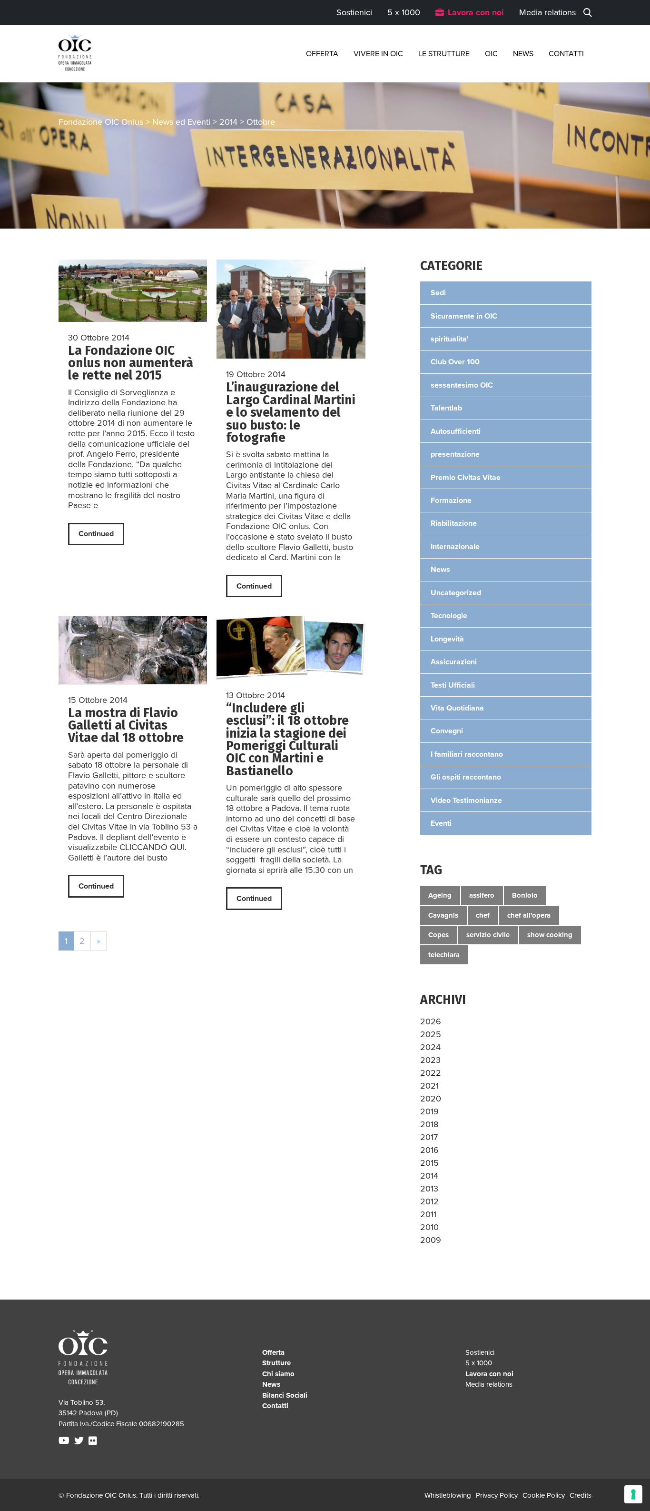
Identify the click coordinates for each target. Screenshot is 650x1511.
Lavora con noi (476, 12)
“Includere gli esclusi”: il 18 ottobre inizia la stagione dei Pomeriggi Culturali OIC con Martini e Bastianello (287, 739)
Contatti (566, 54)
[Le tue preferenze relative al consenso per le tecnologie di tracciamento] (633, 1494)
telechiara (444, 955)
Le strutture (444, 54)
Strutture (276, 1363)
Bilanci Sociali (284, 1395)
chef (483, 915)
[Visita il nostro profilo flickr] (94, 1441)
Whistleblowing (447, 1495)
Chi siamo (278, 1374)
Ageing (440, 895)
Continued (96, 534)
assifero (481, 895)
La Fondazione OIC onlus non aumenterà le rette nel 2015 (130, 363)
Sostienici (354, 12)
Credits (580, 1495)
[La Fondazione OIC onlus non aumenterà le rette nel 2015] (133, 291)
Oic (491, 54)
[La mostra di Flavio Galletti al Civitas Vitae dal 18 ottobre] (133, 650)
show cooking (549, 935)
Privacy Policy (497, 1495)
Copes (438, 935)
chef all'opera (529, 915)
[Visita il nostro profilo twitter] (80, 1441)
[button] (430, 1021)
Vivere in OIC (378, 54)
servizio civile (488, 935)
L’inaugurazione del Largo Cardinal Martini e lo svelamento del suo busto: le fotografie (290, 412)
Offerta (322, 54)
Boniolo (525, 895)
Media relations (547, 12)
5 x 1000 (403, 12)
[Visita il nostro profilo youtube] (65, 1441)
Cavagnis (443, 915)
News (523, 54)
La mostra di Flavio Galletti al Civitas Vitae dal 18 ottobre (126, 725)
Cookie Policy (543, 1495)
